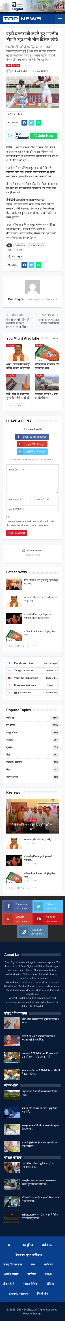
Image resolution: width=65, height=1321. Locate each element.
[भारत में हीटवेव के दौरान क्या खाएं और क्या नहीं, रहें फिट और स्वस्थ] (12, 1146)
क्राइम (9, 747)
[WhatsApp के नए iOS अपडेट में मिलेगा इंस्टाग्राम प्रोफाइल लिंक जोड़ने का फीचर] (12, 1219)
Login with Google (35, 444)
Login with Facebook (34, 436)
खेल (8, 65)
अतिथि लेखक (11, 1274)
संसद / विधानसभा (12, 1264)
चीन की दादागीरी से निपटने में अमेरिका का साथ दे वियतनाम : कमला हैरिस (17, 323)
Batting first (20, 245)
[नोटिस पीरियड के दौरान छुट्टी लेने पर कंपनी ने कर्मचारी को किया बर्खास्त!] (12, 1201)
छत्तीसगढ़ (10, 717)
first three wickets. (37, 245)
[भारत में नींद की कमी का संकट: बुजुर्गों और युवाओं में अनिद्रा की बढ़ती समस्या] (12, 1112)
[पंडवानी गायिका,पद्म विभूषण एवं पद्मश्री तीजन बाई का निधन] (14, 618)
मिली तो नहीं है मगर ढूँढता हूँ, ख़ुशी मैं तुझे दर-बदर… (32, 827)
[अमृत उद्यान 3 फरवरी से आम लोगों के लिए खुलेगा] (12, 1095)
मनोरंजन (48, 1264)
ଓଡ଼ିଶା (48, 1274)
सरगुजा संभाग (12, 777)
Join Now (45, 135)
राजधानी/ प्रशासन (14, 762)
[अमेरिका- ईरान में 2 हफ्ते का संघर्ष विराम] (47, 382)
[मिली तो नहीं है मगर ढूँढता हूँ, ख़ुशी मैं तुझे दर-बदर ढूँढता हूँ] (14, 584)
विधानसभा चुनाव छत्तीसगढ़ (28, 1254)
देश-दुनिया (16, 65)
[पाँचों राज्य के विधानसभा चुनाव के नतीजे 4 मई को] (18, 382)
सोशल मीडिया (30, 1284)
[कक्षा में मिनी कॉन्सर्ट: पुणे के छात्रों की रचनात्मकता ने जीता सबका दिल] (12, 1167)
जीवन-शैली (8, 1284)
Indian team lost (15, 250)
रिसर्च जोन (42, 1293)
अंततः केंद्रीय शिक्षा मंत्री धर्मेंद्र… (38, 839)
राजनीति (9, 740)
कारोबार (32, 1274)
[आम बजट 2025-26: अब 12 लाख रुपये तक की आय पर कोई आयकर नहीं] (12, 1057)
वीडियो (50, 1284)
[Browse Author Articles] (32, 287)
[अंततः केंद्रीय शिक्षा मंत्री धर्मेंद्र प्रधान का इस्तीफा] (18, 352)
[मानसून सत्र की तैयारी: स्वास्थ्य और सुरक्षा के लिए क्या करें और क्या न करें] (12, 1129)
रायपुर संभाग (11, 732)
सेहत (8, 769)
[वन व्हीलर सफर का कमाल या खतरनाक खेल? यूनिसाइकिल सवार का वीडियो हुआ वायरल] (12, 1184)
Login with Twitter (35, 451)
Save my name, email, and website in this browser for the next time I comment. (30, 523)
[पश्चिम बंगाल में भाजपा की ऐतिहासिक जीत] (47, 352)
